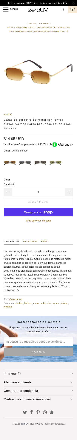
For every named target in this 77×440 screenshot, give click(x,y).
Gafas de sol (15, 299)
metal (43, 303)
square (56, 303)
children (19, 303)
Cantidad (9, 184)
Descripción (11, 241)
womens (8, 306)
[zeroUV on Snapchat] (52, 412)
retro (49, 303)
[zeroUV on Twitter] (25, 412)
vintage (64, 303)
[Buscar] (64, 9)
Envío (44, 241)
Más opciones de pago (38, 220)
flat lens (28, 303)
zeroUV (8, 114)
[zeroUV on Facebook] (31, 412)
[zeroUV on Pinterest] (38, 412)
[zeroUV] (38, 9)
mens (36, 303)
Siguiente (44, 23)
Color (7, 179)
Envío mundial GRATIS (22, 3)
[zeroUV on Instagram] (45, 412)
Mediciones (30, 241)
